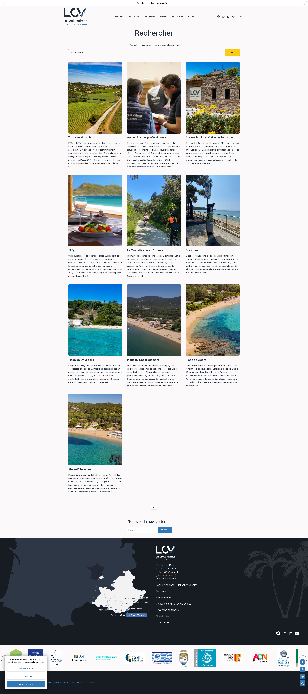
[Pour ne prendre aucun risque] (302, 669)
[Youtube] (233, 16)
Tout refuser (26, 676)
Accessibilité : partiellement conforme (57, 682)
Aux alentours (163, 597)
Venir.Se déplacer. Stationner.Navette (176, 584)
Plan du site (162, 616)
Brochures (161, 591)
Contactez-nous (165, 575)
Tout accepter (26, 684)
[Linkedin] (228, 16)
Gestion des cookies (86, 682)
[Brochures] (302, 662)
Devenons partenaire (167, 610)
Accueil (133, 45)
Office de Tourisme (166, 578)
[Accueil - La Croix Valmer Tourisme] (75, 16)
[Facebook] (218, 16)
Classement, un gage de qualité (173, 603)
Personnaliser (26, 668)
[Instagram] (223, 16)
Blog (191, 16)
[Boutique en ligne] (302, 676)
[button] (169, 2)
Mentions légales (165, 622)
